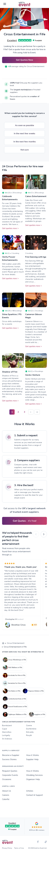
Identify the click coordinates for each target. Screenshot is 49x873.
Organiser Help (33, 779)
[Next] (44, 534)
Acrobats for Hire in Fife (16, 675)
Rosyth (29, 735)
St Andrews (7, 739)
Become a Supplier (10, 755)
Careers (5, 795)
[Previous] (36, 534)
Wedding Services (34, 775)
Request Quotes (9, 771)
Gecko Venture (32, 375)
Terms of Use (19, 848)
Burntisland (7, 725)
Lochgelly (6, 735)
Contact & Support (34, 795)
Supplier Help (32, 759)
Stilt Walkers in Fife (15, 667)
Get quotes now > (10, 228)
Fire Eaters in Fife (14, 691)
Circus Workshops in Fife (17, 660)
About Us (6, 790)
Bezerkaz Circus (18, 624)
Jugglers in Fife (39, 714)
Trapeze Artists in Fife (36, 691)
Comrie (29, 725)
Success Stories (9, 759)
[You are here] (3, 643)
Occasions (6, 779)
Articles (29, 790)
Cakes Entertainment (35, 196)
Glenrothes (6, 732)
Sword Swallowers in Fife (17, 707)
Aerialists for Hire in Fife (17, 683)
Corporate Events (10, 775)
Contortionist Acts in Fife (17, 699)
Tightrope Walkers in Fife (17, 714)
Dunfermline (31, 729)
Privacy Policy (7, 848)
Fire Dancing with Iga (35, 256)
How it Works (32, 755)
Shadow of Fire (9, 371)
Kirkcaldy (30, 732)
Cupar (4, 729)
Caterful (5, 799)
